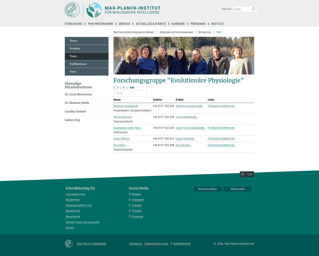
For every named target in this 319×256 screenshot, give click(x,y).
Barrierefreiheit (182, 243)
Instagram (138, 199)
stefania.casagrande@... (190, 106)
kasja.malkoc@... (186, 138)
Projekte (75, 48)
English (226, 9)
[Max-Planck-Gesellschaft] (71, 244)
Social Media (139, 188)
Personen (198, 23)
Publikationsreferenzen (221, 106)
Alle (132, 87)
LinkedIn (137, 205)
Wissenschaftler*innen (79, 205)
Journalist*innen (75, 194)
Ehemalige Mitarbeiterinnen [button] (78, 85)
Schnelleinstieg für (80, 188)
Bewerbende (73, 211)
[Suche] (253, 9)
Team (73, 56)
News (73, 71)
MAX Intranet (238, 189)
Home (73, 40)
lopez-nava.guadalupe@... (191, 127)
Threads (137, 211)
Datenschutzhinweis (156, 243)
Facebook (137, 216)
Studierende (72, 199)
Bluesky (136, 194)
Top (249, 174)
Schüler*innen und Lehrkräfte (82, 222)
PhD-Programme (100, 23)
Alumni (70, 227)
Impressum (135, 243)
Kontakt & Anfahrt (208, 189)
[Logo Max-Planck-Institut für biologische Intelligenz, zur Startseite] (127, 9)
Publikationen (78, 64)
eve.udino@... (184, 145)
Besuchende (73, 216)
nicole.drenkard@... (187, 117)
